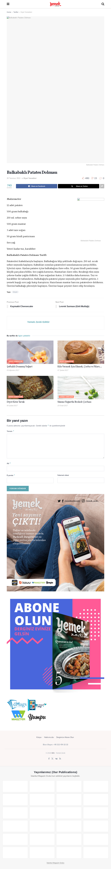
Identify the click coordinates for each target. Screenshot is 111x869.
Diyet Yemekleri (26, 12)
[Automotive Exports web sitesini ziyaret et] (42, 853)
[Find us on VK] (56, 758)
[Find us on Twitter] (52, 758)
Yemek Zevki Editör (38, 322)
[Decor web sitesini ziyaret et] (42, 826)
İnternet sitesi (63, 475)
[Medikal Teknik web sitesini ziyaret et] (96, 786)
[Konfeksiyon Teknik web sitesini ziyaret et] (69, 813)
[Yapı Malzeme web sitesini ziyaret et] (15, 853)
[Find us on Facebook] (49, 758)
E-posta (11, 475)
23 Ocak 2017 (63, 406)
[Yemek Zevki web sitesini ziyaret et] (15, 800)
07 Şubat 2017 (63, 370)
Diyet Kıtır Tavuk (16, 402)
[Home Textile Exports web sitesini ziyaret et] (69, 826)
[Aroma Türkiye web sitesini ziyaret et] (15, 813)
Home (9, 12)
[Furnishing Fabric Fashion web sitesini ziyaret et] (96, 826)
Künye (38, 737)
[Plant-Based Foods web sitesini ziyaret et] (96, 800)
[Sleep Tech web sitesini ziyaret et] (15, 826)
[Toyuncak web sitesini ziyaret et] (15, 839)
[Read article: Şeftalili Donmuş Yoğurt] (30, 352)
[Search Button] (103, 4)
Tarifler (15, 12)
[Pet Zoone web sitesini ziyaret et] (96, 853)
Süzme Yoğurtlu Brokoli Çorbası (74, 402)
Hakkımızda (49, 737)
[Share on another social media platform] (102, 186)
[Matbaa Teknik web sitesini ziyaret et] (96, 839)
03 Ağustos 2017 (13, 370)
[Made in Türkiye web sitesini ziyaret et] (69, 853)
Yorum (10, 431)
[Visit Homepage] (55, 4)
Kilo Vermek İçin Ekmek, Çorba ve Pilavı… (80, 366)
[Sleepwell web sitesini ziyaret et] (96, 813)
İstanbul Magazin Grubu (55, 863)
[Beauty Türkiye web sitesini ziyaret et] (15, 786)
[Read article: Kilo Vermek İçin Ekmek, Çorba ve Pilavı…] (81, 352)
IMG (53, 753)
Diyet (15, 292)
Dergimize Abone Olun (65, 737)
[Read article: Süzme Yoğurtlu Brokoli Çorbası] (81, 387)
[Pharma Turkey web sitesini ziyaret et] (69, 786)
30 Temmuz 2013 (13, 178)
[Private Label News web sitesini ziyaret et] (42, 786)
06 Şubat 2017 (12, 406)
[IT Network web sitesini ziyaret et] (69, 839)
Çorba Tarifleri (66, 396)
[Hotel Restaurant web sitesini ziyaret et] (42, 800)
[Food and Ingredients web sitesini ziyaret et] (69, 800)
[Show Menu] (8, 4)
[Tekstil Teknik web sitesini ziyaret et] (42, 813)
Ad (9, 463)
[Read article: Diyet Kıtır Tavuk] (30, 387)
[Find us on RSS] (60, 758)
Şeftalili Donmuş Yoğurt (19, 366)
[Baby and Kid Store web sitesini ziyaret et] (42, 839)
